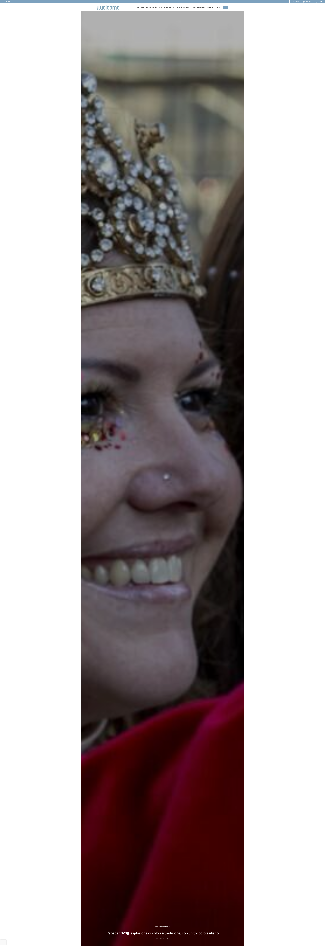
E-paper (296, 2)
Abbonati (308, 1)
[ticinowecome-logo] (108, 7)
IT (224, 7)
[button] (5, 1)
